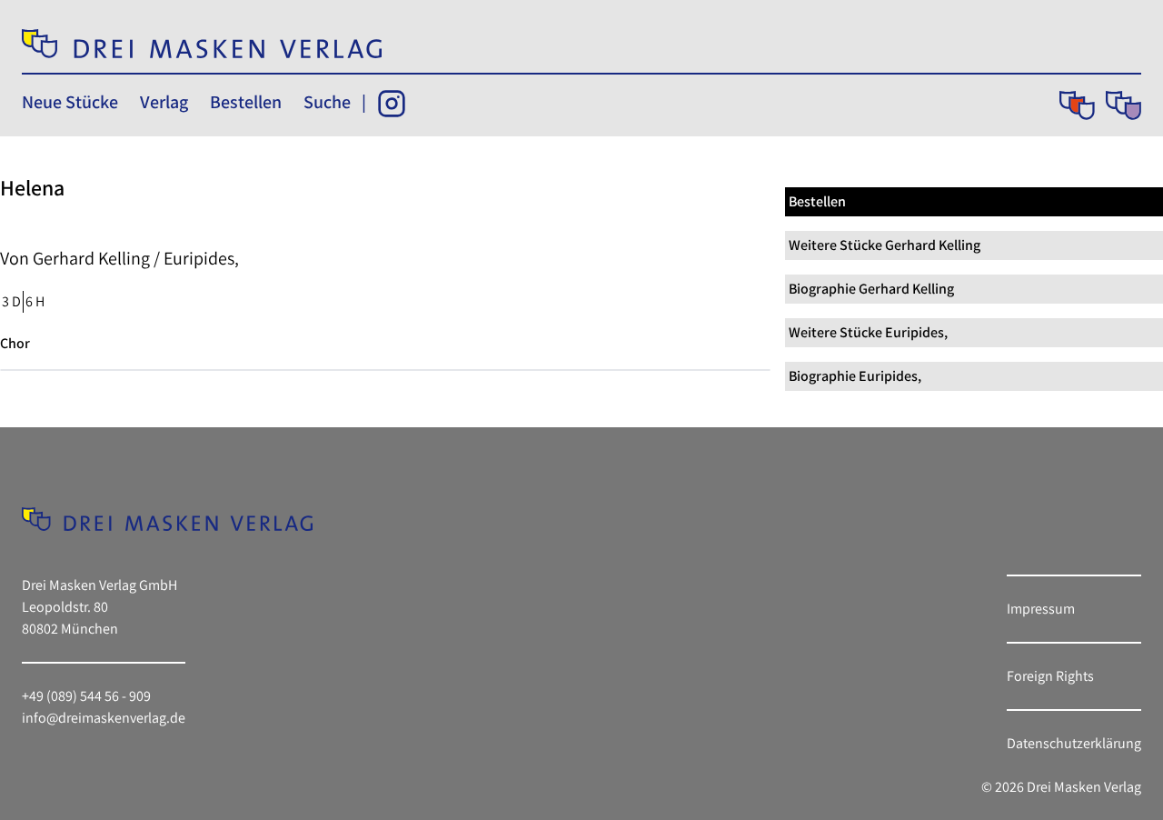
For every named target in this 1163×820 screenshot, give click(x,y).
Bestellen (246, 102)
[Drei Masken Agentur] (1123, 105)
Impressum (1041, 608)
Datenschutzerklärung (1074, 743)
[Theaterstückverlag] (1077, 105)
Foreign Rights (1050, 675)
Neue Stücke (70, 102)
